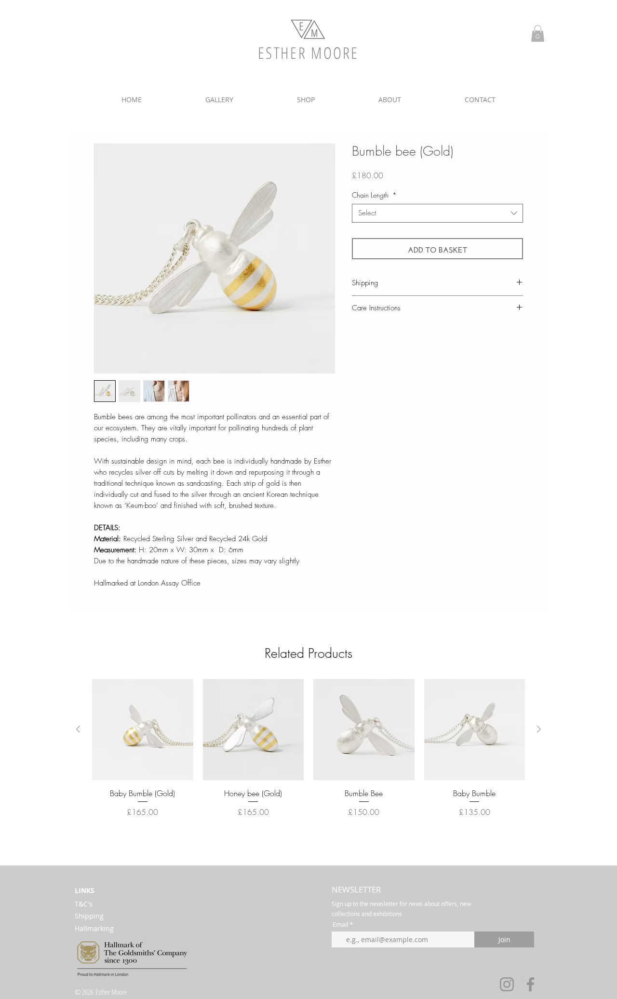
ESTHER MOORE (308, 53)
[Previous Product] (78, 729)
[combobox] (437, 213)
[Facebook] (530, 984)
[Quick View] (142, 729)
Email (340, 924)
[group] (308, 754)
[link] (538, 33)
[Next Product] (539, 729)
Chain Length (374, 195)
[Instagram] (506, 984)
